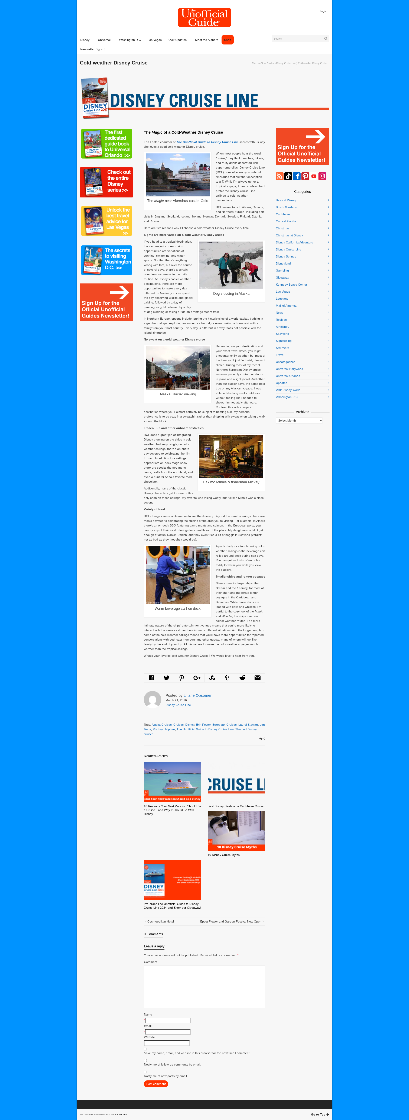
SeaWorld (282, 333)
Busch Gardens (286, 207)
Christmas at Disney (289, 235)
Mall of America (286, 305)
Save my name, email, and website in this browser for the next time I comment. (197, 1053)
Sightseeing (284, 340)
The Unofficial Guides (263, 63)
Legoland (282, 298)
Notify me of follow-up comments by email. (172, 1064)
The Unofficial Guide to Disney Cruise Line (205, 729)
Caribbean (283, 214)
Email (147, 1025)
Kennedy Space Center (291, 284)
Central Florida (286, 221)
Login (323, 11)
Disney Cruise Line (286, 63)
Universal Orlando (288, 376)
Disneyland (283, 263)
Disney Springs (286, 256)
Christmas (282, 228)
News (279, 312)
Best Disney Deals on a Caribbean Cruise (236, 806)
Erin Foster (203, 724)
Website (149, 1037)
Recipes (281, 319)
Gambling (282, 270)
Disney (189, 724)
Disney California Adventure (294, 242)
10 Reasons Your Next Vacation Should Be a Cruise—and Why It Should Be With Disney (172, 809)
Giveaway (282, 277)
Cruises (178, 724)
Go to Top (318, 1114)
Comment (150, 962)
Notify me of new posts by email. (166, 1076)
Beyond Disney (286, 200)
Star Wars (282, 347)
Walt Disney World (288, 390)
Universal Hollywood (289, 368)
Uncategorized (285, 361)
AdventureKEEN (119, 1114)
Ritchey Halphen (164, 729)
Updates (281, 383)
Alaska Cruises (162, 724)
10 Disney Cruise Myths (224, 855)
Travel (280, 354)
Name (148, 1014)
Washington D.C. (287, 397)
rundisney (282, 326)
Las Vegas (283, 291)
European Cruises (224, 724)
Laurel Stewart (248, 724)
